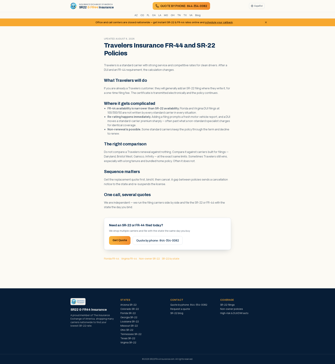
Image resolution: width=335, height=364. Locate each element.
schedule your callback (219, 22)
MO (166, 15)
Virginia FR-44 (129, 258)
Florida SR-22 (128, 313)
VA (190, 15)
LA (159, 15)
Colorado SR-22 (129, 309)
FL (148, 15)
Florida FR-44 (111, 258)
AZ (136, 15)
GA (154, 15)
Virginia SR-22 (128, 342)
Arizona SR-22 (128, 304)
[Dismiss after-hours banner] (266, 22)
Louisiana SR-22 (129, 321)
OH (172, 15)
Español (258, 5)
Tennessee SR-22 (131, 334)
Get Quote (120, 240)
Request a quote (180, 309)
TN (179, 15)
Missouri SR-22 (129, 325)
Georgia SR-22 (128, 317)
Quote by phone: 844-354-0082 (157, 240)
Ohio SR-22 (126, 329)
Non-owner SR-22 (149, 258)
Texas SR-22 (127, 338)
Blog (197, 15)
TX (185, 15)
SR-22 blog (176, 313)
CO (142, 15)
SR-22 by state (170, 258)
